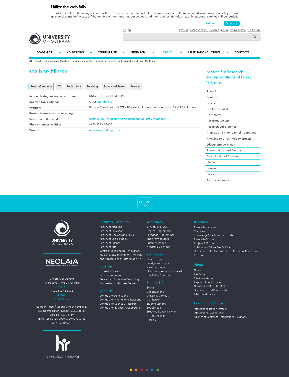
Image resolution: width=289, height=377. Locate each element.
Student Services (156, 303)
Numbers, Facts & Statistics (209, 286)
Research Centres (204, 239)
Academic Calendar (158, 247)
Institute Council (217, 109)
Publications (74, 86)
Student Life (111, 52)
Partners (212, 168)
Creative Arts (201, 231)
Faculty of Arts (108, 247)
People (211, 103)
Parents (151, 319)
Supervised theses (114, 86)
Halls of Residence (110, 275)
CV (59, 86)
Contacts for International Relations (120, 299)
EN (129, 30)
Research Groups (218, 120)
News (210, 174)
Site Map (183, 30)
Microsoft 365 (199, 30)
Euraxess (199, 255)
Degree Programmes (159, 231)
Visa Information (156, 267)
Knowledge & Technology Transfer (229, 138)
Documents (214, 114)
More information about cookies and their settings (136, 16)
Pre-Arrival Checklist (158, 275)
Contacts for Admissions (114, 295)
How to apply (155, 259)
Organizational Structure (56, 61)
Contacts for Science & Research (118, 303)
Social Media (154, 307)
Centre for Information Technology (120, 279)
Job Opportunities (204, 294)
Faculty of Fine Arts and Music (117, 235)
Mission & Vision (203, 278)
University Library (110, 271)
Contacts (242, 52)
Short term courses (158, 239)
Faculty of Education (111, 231)
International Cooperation (209, 313)
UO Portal (254, 30)
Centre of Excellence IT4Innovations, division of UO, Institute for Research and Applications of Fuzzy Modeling (121, 255)
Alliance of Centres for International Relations (220, 317)
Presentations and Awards (224, 150)
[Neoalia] (62, 262)
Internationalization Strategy (210, 309)
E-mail (224, 30)
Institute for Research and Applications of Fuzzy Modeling (125, 61)
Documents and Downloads (210, 290)
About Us (213, 91)
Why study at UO (157, 227)
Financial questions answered (164, 271)
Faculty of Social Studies (114, 239)
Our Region (153, 299)
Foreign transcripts (158, 263)
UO (30, 61)
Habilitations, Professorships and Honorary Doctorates (226, 251)
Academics (49, 52)
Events (150, 287)
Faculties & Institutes (82, 61)
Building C (105, 101)
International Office (208, 52)
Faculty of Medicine (111, 227)
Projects (135, 86)
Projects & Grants (204, 243)
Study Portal (238, 30)
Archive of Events (218, 180)
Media (211, 162)
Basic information (41, 86)
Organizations (155, 291)
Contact (212, 97)
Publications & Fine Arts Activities (213, 247)
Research (142, 52)
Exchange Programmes (160, 235)
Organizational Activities (223, 156)
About (172, 52)
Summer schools (156, 243)
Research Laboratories (222, 126)
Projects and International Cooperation (232, 132)
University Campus (158, 295)
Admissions (79, 52)
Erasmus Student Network (162, 311)
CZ (124, 30)
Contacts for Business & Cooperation (121, 307)
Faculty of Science (110, 243)
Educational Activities (221, 144)
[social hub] (144, 203)
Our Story (199, 274)
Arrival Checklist (156, 315)
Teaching (92, 86)
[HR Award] (62, 346)
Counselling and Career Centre (117, 283)
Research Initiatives (205, 227)
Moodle (214, 30)
